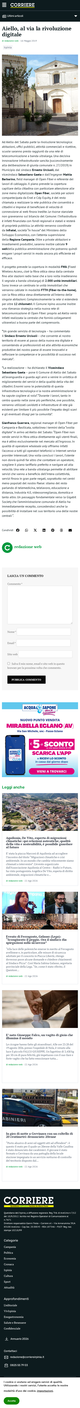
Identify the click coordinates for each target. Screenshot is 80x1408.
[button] (17, 530)
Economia (10, 1258)
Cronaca (9, 1264)
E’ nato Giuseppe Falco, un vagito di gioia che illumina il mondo (39, 1036)
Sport (7, 1281)
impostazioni (45, 1391)
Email (11, 643)
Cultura (8, 1276)
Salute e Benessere (15, 1322)
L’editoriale (10, 1305)
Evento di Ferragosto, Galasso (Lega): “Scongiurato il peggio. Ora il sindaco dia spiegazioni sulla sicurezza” (36, 939)
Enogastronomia (13, 1317)
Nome (11, 632)
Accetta (12, 1400)
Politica (8, 1252)
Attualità (9, 1287)
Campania (10, 1247)
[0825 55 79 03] (6, 1365)
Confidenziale (12, 1328)
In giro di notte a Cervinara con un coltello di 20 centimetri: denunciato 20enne (39, 1135)
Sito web (12, 654)
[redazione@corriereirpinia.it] (6, 1357)
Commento (15, 584)
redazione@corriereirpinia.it (27, 1357)
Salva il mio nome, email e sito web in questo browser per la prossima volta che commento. (36, 666)
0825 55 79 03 (19, 1365)
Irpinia (8, 47)
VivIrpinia (10, 1311)
